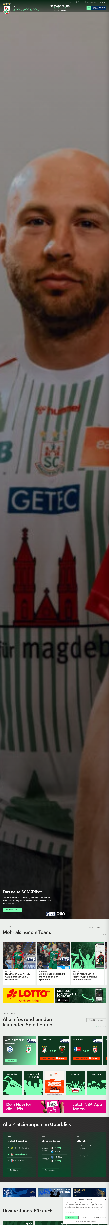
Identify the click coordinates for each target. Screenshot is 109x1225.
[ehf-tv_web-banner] (54, 1192)
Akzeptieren (71, 1217)
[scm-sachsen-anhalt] (60, 8)
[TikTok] (31, 9)
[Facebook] (24, 9)
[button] (105, 1199)
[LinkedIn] (37, 9)
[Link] (19, 955)
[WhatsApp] (20, 9)
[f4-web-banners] (89, 1192)
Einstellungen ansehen (99, 1217)
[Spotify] (27, 9)
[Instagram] (14, 9)
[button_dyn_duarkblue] (98, 8)
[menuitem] (79, 2)
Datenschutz (87, 1221)
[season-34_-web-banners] (19, 1192)
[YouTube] (17, 9)
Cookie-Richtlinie (79, 1221)
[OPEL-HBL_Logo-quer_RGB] (51, 914)
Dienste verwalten (70, 1212)
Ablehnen (84, 1217)
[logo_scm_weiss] (7, 8)
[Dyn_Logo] (61, 913)
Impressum (93, 1221)
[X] (34, 9)
